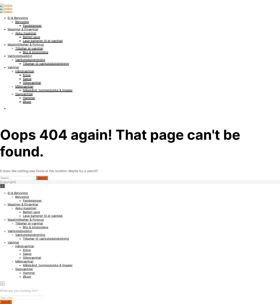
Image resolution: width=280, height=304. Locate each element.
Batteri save (31, 37)
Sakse (27, 79)
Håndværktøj (24, 71)
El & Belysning (18, 18)
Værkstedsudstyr (20, 56)
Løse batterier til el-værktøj (43, 41)
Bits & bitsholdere (35, 52)
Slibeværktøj (32, 82)
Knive (27, 75)
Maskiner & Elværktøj (23, 29)
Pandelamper (32, 25)
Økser (27, 101)
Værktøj (13, 67)
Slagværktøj (24, 94)
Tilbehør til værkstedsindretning (46, 63)
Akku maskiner (25, 33)
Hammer (29, 98)
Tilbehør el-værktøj (29, 48)
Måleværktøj (24, 86)
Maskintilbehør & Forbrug (26, 44)
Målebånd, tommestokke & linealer (48, 90)
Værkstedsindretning (30, 60)
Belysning (22, 22)
